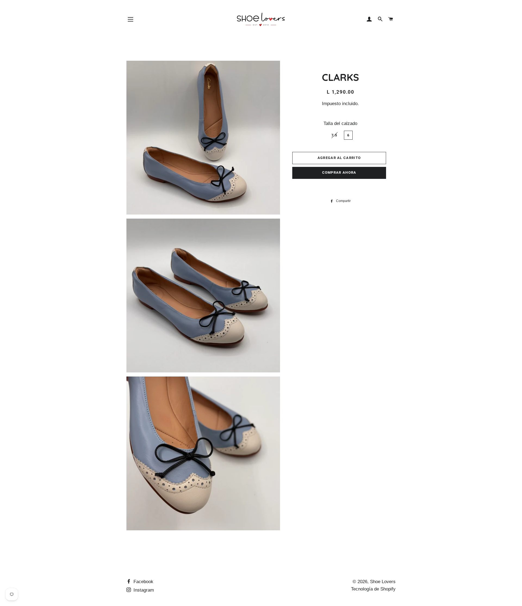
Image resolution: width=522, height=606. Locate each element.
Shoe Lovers (383, 581)
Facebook (142, 581)
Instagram (143, 590)
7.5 (334, 135)
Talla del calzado (340, 123)
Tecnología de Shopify (373, 589)
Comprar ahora (339, 172)
